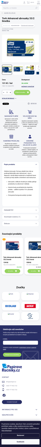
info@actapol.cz (11, 382)
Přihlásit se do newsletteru (12, 354)
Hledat (36, 8)
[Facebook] (3, 395)
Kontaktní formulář (12, 402)
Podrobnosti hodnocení (27, 25)
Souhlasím (20, 442)
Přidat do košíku (20, 92)
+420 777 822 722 (11, 386)
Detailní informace (8, 98)
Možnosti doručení (27, 86)
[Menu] (38, 2)
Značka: (5, 30)
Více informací (6, 431)
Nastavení (20, 435)
